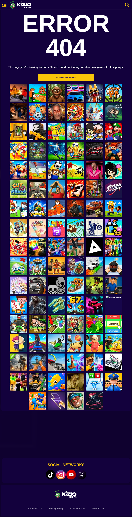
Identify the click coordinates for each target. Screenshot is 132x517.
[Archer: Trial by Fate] (18, 228)
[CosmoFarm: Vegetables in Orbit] (75, 266)
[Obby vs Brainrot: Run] (94, 382)
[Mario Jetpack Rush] (75, 131)
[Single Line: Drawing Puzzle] (56, 401)
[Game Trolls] (56, 247)
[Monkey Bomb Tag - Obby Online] (75, 228)
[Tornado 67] (75, 305)
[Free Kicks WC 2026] (56, 170)
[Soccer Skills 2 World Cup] (75, 170)
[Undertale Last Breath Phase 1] (56, 285)
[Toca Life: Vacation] (113, 170)
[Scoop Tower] (37, 228)
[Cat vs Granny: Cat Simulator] (94, 343)
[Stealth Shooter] (37, 382)
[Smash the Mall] (75, 401)
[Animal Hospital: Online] (94, 93)
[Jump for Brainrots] (56, 131)
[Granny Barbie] (94, 170)
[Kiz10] (25, 5)
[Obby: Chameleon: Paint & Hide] (75, 112)
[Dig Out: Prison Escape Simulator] (37, 362)
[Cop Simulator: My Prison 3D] (113, 382)
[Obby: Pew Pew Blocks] (75, 362)
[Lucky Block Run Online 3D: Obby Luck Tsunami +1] (56, 228)
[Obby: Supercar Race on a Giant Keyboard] (94, 266)
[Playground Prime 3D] (75, 189)
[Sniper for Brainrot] (113, 93)
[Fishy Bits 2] (56, 382)
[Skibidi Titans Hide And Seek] (18, 324)
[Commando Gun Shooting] (18, 362)
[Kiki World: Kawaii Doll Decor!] (18, 285)
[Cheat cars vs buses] (56, 362)
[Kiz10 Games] (66, 494)
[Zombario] (94, 285)
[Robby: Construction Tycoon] (94, 324)
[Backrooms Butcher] (75, 382)
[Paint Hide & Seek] (18, 131)
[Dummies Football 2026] (75, 151)
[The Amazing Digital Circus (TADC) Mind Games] (18, 247)
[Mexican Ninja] (113, 189)
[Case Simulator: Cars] (75, 93)
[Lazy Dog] (75, 343)
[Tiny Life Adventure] (18, 343)
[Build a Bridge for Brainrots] (37, 93)
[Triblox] (94, 247)
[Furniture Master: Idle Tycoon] (18, 170)
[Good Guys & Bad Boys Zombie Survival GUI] (37, 305)
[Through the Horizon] (56, 305)
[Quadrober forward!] (75, 247)
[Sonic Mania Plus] (18, 151)
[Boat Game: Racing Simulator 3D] (56, 343)
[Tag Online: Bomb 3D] (113, 266)
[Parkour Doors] (56, 324)
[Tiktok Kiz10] (50, 474)
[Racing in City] (37, 189)
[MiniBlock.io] (113, 343)
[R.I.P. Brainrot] (113, 305)
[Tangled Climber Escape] (37, 208)
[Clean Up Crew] (113, 228)
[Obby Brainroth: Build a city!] (75, 324)
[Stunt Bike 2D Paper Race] (94, 228)
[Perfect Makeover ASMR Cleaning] (94, 362)
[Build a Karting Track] (37, 343)
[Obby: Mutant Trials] (113, 247)
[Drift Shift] (94, 305)
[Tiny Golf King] (18, 266)
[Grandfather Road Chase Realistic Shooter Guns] (37, 285)
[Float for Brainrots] (75, 285)
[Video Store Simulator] (113, 285)
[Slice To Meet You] (37, 170)
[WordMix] (113, 324)
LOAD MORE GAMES (66, 77)
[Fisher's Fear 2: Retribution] (18, 112)
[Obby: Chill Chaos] (18, 382)
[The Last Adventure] (113, 112)
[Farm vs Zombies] (37, 151)
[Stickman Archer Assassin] (94, 151)
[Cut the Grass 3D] (18, 189)
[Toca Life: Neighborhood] (94, 131)
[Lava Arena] (18, 93)
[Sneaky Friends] (37, 401)
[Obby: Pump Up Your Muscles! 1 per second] (56, 266)
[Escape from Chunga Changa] (56, 93)
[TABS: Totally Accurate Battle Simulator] (94, 112)
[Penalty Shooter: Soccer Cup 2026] (56, 151)
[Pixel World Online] (37, 131)
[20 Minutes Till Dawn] (94, 401)
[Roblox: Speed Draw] (18, 208)
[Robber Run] (37, 324)
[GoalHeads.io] (37, 112)
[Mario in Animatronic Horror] (113, 131)
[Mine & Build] (113, 151)
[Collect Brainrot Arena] (113, 208)
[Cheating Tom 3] (18, 305)
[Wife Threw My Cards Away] (37, 247)
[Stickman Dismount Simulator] (113, 362)
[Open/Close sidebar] (4, 5)
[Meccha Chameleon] (94, 189)
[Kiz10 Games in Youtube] (71, 474)
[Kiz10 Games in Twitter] (81, 474)
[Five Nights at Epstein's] (56, 112)
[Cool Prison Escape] (56, 208)
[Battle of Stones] (56, 189)
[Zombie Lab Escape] (75, 208)
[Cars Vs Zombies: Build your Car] (94, 208)
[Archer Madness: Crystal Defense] (37, 266)
